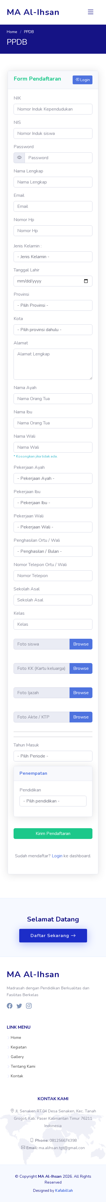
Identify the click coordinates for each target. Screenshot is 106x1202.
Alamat (21, 343)
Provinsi (21, 294)
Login (84, 80)
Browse (81, 644)
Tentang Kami (23, 1067)
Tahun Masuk (26, 745)
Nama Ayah (25, 388)
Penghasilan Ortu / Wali (37, 540)
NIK (17, 98)
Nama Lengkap (28, 171)
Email (19, 195)
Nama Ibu (23, 412)
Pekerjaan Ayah (29, 467)
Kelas (19, 613)
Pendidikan (30, 790)
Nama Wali (24, 436)
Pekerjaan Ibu (27, 492)
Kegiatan (19, 1047)
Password (24, 147)
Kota (18, 319)
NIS (17, 122)
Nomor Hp (24, 220)
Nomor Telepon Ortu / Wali (40, 565)
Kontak (17, 1076)
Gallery (17, 1057)
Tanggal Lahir (26, 270)
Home (12, 31)
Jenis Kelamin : (28, 246)
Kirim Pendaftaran (53, 833)
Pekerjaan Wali (29, 516)
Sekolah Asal (27, 589)
